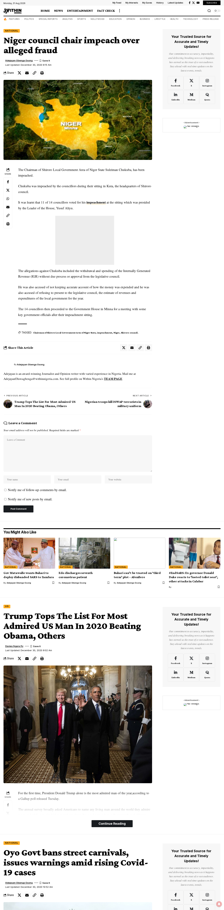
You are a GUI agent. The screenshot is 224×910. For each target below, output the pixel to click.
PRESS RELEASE (211, 19)
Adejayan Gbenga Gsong (19, 60)
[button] (119, 10)
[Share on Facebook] (8, 181)
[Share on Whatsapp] (8, 198)
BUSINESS (145, 19)
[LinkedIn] (175, 97)
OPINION (130, 19)
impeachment (96, 202)
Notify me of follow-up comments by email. (37, 490)
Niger (116, 332)
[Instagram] (207, 83)
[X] (193, 3)
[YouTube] (198, 3)
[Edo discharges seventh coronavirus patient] (84, 553)
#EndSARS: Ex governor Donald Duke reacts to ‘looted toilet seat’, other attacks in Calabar (193, 577)
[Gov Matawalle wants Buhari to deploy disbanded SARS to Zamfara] (29, 553)
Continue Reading (112, 823)
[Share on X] (19, 72)
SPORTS (81, 19)
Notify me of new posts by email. (30, 499)
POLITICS (29, 19)
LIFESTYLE (160, 19)
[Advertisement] (84, 240)
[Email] (26, 72)
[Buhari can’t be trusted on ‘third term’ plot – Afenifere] (139, 553)
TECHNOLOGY (190, 19)
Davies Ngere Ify (14, 646)
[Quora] (207, 97)
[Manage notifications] (219, 904)
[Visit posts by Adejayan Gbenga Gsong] (8, 364)
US (7, 606)
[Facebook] (189, 3)
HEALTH (174, 19)
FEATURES (14, 19)
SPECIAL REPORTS (48, 19)
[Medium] (191, 97)
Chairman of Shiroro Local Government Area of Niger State (64, 332)
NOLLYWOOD (98, 19)
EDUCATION (115, 19)
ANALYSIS (67, 19)
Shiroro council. (129, 332)
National (11, 30)
